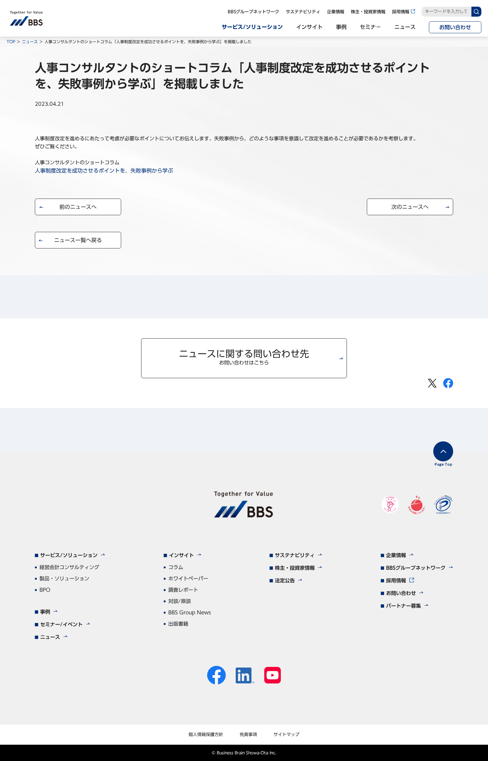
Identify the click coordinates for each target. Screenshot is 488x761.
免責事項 (248, 734)
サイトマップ (286, 734)
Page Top (443, 464)
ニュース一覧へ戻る (78, 240)
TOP (11, 42)
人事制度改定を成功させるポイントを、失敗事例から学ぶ (104, 170)
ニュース (30, 42)
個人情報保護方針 (206, 734)
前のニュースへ (78, 207)
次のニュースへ (410, 207)
